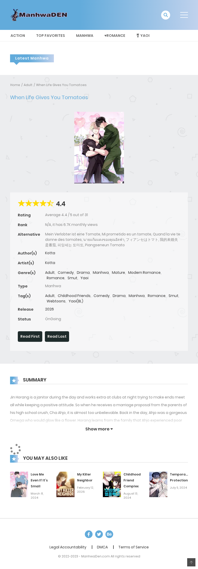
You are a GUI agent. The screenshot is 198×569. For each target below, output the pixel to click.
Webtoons (56, 301)
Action (18, 35)
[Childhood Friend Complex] (112, 484)
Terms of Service (133, 547)
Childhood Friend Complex (132, 480)
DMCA (102, 547)
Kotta (50, 253)
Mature (118, 272)
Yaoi (84, 278)
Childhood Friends (74, 295)
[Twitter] (99, 534)
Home (15, 85)
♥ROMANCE (114, 35)
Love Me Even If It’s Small (39, 480)
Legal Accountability (68, 547)
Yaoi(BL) (76, 301)
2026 (49, 309)
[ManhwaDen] (40, 14)
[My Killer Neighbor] (65, 484)
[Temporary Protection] (158, 484)
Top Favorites (50, 35)
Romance (55, 278)
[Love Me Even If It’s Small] (19, 484)
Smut (72, 278)
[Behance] (109, 534)
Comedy (66, 272)
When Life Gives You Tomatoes (61, 85)
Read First (30, 336)
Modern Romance (144, 272)
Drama (83, 272)
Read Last (57, 336)
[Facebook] (89, 534)
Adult (28, 85)
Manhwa (84, 35)
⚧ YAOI (143, 35)
